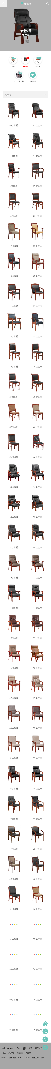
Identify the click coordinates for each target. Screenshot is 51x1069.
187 (39, 58)
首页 (4, 1053)
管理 (30, 1048)
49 (21, 73)
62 (27, 58)
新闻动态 (20, 1053)
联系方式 (28, 1053)
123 (14, 58)
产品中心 (11, 1053)
